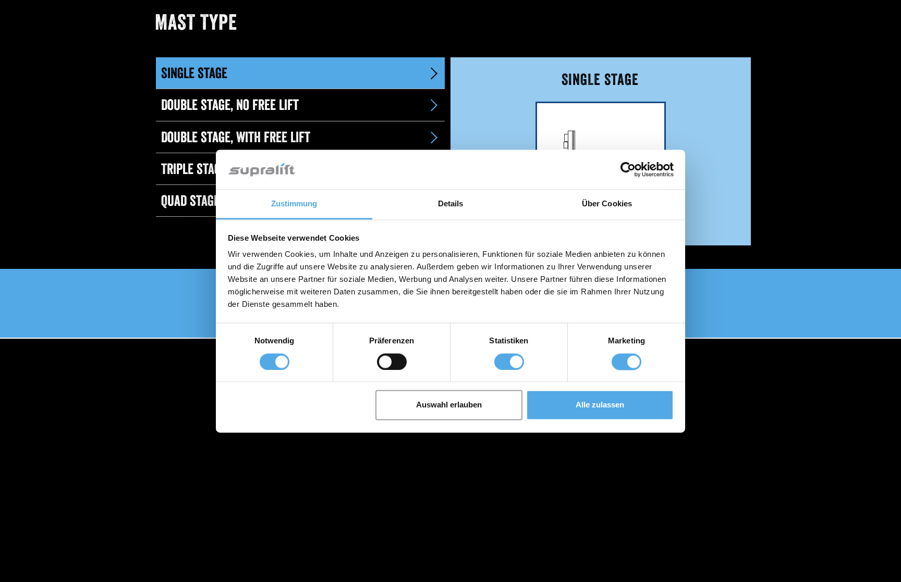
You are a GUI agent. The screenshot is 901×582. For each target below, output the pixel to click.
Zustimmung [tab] (294, 204)
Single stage (194, 73)
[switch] (392, 361)
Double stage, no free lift (230, 105)
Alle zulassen (600, 405)
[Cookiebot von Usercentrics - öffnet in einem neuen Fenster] (628, 169)
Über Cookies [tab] (607, 204)
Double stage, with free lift (235, 137)
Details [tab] (451, 204)
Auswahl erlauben (449, 405)
